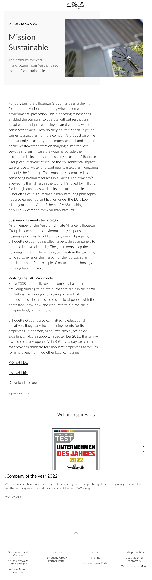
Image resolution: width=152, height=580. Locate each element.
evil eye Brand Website (17, 571)
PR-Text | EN (18, 372)
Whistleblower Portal (95, 563)
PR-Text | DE (18, 362)
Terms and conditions (134, 566)
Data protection (134, 552)
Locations (56, 552)
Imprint (95, 557)
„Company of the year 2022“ (32, 476)
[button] (144, 449)
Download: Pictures (23, 383)
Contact (95, 552)
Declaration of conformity (134, 559)
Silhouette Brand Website (18, 554)
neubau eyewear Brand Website (18, 562)
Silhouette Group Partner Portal (57, 559)
